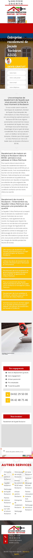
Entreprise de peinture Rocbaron (7, 475)
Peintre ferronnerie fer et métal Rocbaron (18, 484)
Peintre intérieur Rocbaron (7, 500)
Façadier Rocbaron (7, 484)
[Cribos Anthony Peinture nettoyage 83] (16, 10)
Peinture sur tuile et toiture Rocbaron (7, 510)
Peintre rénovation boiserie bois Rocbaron (28, 496)
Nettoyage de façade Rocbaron (7, 491)
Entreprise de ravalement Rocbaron (18, 503)
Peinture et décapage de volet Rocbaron (28, 483)
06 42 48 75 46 (16, 3)
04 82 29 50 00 (16, 1)
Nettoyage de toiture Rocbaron (28, 507)
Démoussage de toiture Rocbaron (18, 474)
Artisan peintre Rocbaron (18, 494)
